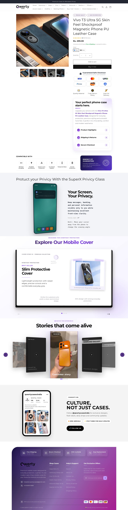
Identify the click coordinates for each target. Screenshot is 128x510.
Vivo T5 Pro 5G (54, 476)
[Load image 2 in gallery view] (33, 73)
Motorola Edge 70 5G (56, 483)
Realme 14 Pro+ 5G (55, 487)
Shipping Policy (71, 491)
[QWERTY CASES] (32, 464)
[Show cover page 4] (66, 313)
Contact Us (69, 476)
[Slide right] (67, 73)
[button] (42, 5)
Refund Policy (70, 487)
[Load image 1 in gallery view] (24, 73)
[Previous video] (6, 355)
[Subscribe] (105, 478)
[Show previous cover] (20, 277)
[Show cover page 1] (61, 313)
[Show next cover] (108, 277)
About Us (69, 472)
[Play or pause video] (64, 355)
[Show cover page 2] (63, 313)
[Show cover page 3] (64, 313)
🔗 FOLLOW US (75, 428)
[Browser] (47, 228)
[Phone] (39, 229)
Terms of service (71, 483)
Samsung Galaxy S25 (56, 472)
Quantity (75, 55)
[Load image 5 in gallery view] (60, 73)
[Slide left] (18, 73)
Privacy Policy (70, 480)
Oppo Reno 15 (53, 469)
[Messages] (43, 229)
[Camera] (51, 228)
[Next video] (122, 355)
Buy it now (92, 67)
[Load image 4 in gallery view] (51, 73)
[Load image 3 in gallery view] (42, 73)
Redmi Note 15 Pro (55, 480)
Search (68, 469)
